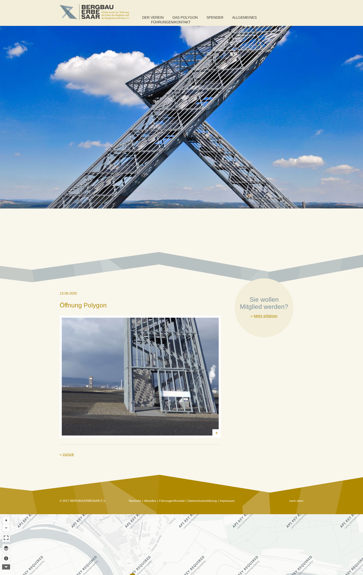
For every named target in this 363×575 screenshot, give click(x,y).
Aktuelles (150, 500)
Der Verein (153, 18)
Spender (214, 18)
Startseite (135, 500)
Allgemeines (244, 18)
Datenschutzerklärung (202, 500)
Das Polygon (185, 18)
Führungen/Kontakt (171, 22)
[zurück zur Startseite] (94, 12)
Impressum (227, 500)
